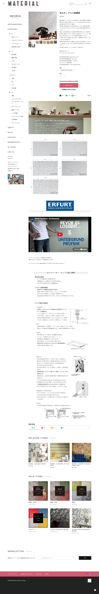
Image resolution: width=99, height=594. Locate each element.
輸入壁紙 (14, 54)
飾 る (11, 92)
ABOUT (11, 127)
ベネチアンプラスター (18, 40)
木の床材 (14, 67)
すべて (33, 427)
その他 (13, 70)
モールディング (16, 64)
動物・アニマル (15, 110)
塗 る (11, 33)
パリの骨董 (15, 113)
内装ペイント (15, 37)
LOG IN (11, 152)
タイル (13, 61)
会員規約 (10, 170)
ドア (13, 85)
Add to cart (68, 85)
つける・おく (12, 75)
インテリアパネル (16, 99)
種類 (61, 67)
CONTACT (12, 137)
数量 (61, 73)
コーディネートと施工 (18, 116)
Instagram (10, 156)
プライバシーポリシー (12, 166)
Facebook (10, 158)
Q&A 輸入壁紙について (13, 164)
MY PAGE (12, 147)
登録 (85, 558)
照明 (13, 95)
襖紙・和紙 (14, 57)
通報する (89, 95)
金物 (13, 78)
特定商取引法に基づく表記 (13, 168)
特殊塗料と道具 (16, 47)
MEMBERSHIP (14, 142)
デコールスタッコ (16, 43)
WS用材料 (14, 119)
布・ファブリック (16, 106)
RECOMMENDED (15, 24)
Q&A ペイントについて (14, 162)
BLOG (10, 132)
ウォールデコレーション (18, 102)
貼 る (11, 51)
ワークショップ (16, 123)
